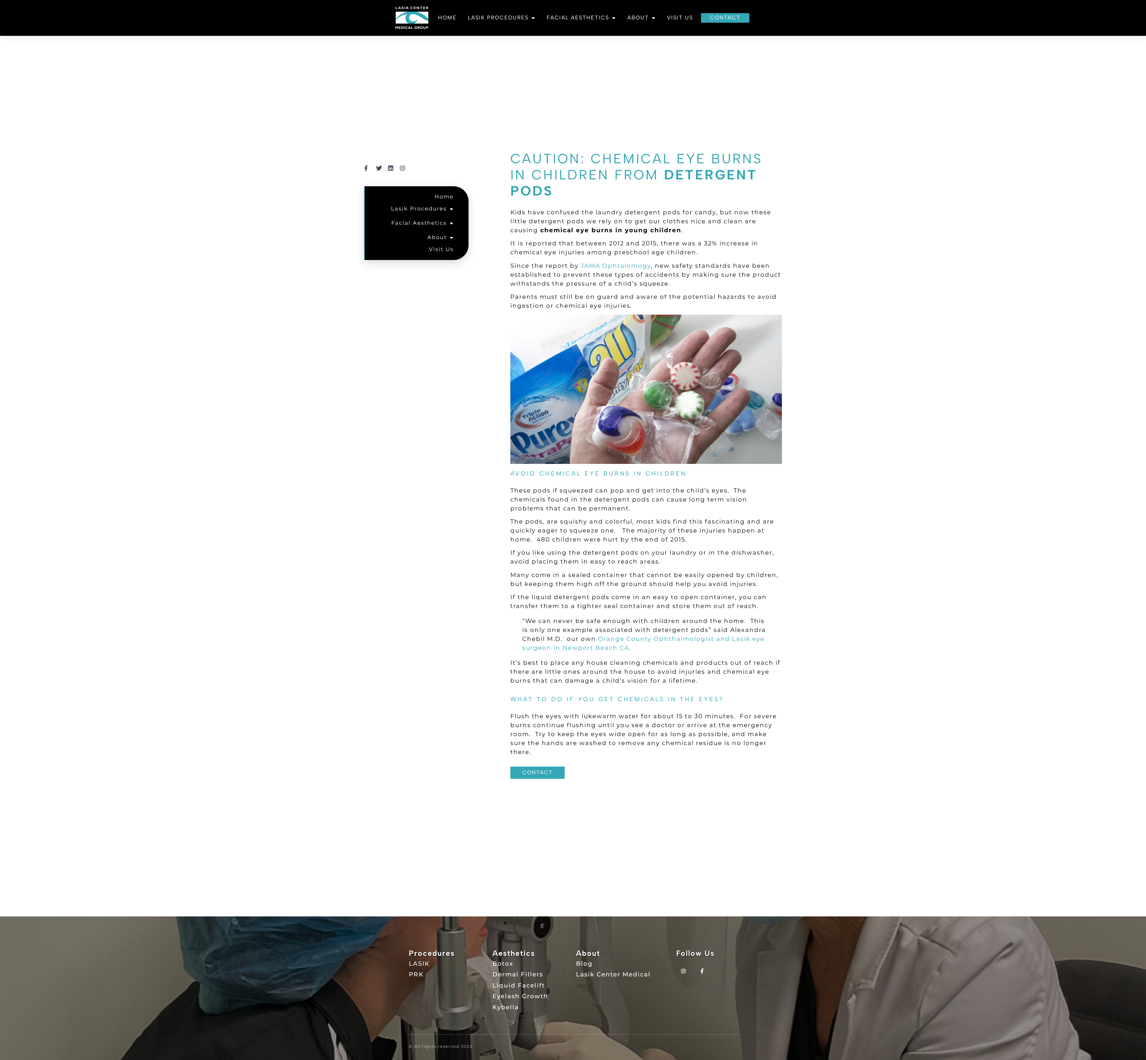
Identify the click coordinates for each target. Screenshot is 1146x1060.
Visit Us (680, 17)
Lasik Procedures (498, 17)
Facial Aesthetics (578, 17)
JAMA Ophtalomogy (616, 265)
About (638, 17)
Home (447, 17)
